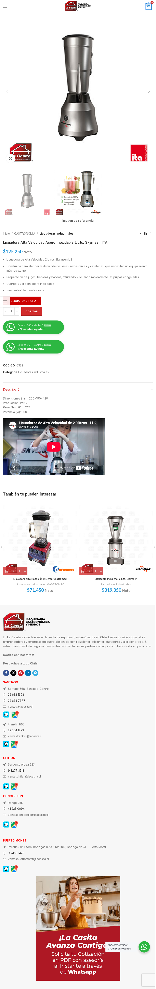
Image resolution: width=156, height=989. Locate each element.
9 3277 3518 (16, 770)
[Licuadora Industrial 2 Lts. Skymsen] (116, 538)
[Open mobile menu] (5, 6)
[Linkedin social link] (28, 673)
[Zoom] (10, 158)
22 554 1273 (16, 730)
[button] (7, 91)
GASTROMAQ (55, 584)
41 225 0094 (16, 808)
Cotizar (31, 311)
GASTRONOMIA (24, 233)
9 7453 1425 (16, 853)
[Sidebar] (5, 302)
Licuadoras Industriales (56, 233)
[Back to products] (145, 233)
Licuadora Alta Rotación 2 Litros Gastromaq (40, 579)
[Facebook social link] (6, 673)
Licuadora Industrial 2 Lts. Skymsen (116, 579)
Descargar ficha (23, 300)
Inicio (6, 233)
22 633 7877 (16, 700)
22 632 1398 (16, 694)
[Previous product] (140, 233)
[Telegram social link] (35, 673)
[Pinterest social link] (21, 673)
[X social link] (13, 673)
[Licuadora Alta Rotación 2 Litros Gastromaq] (40, 538)
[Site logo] (78, 5)
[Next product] (150, 233)
